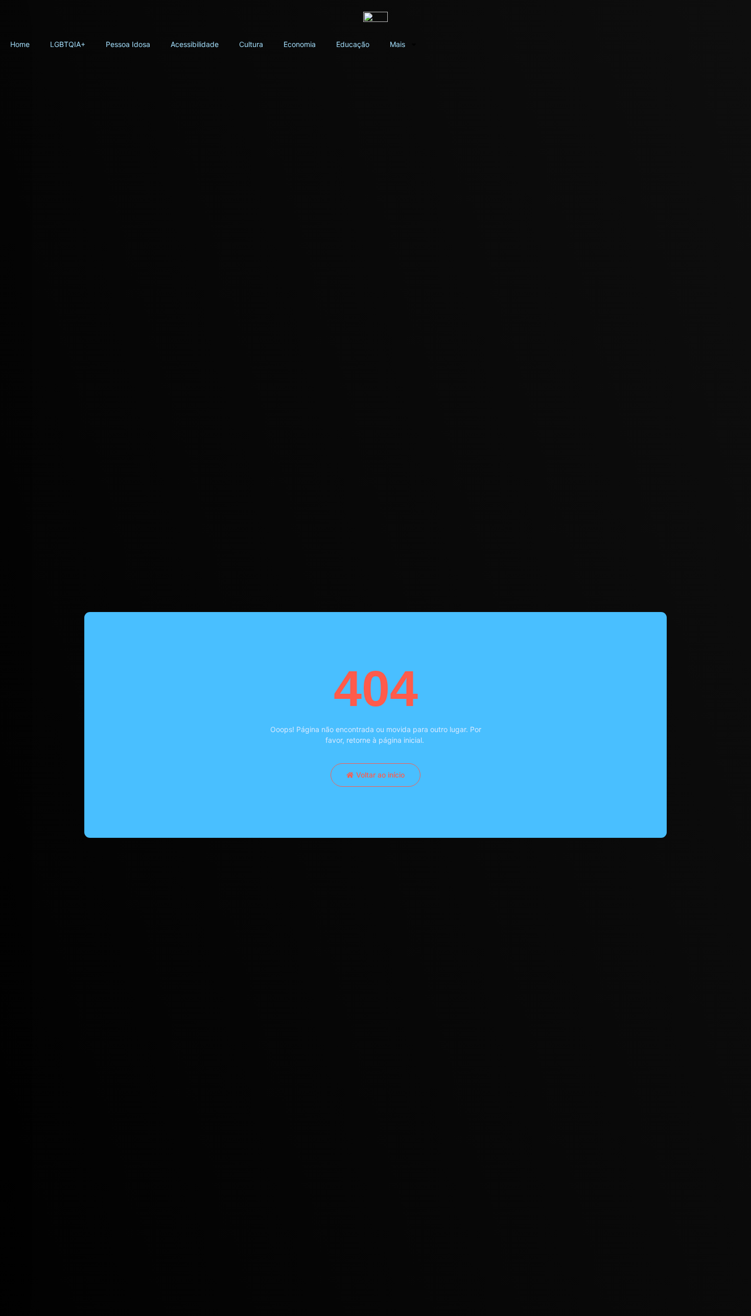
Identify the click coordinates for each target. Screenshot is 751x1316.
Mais (397, 44)
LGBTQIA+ (67, 44)
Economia (300, 44)
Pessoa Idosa (128, 44)
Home (20, 44)
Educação (352, 44)
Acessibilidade (195, 44)
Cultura (251, 44)
